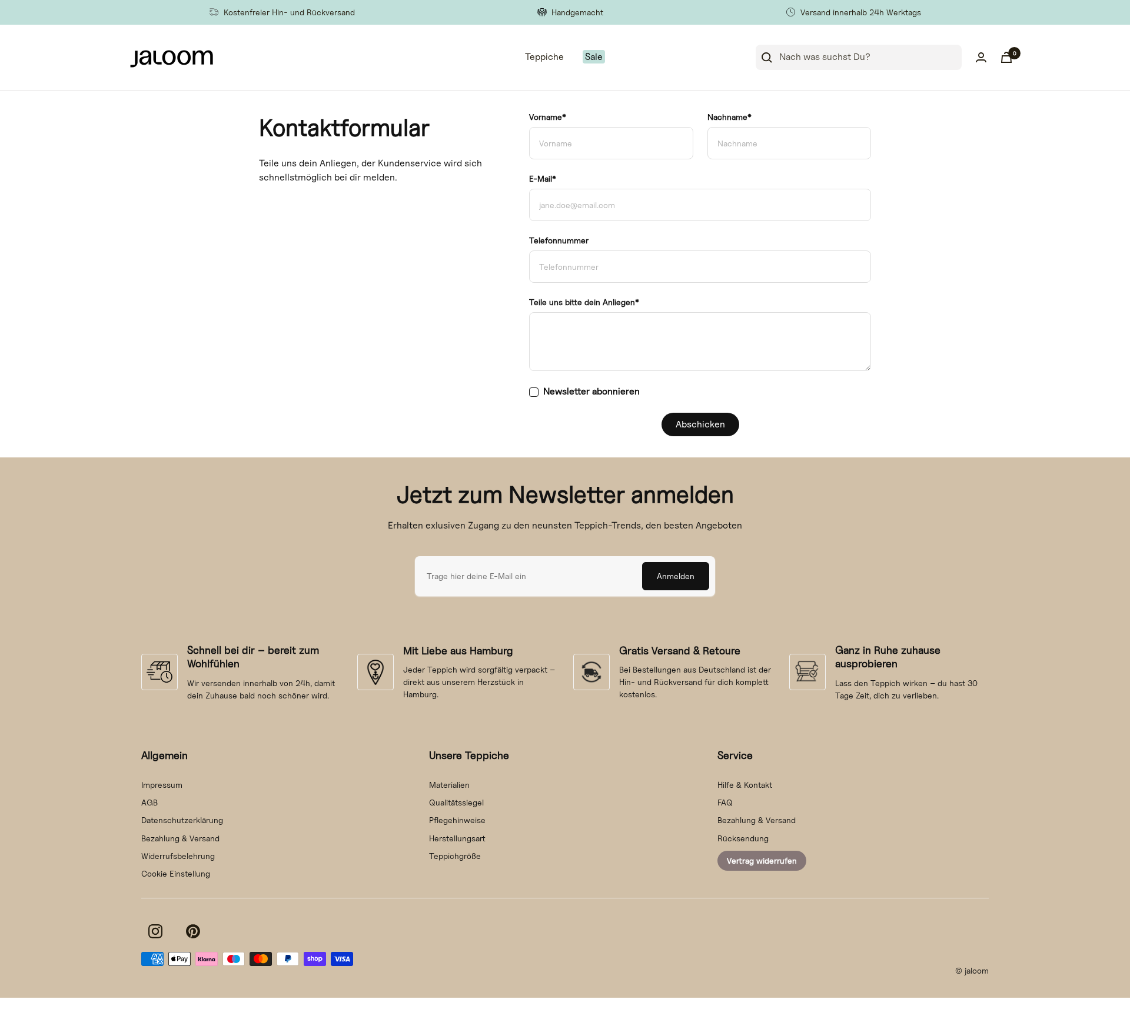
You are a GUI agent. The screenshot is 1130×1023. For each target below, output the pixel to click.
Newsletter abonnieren (591, 391)
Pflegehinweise (457, 820)
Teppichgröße (455, 856)
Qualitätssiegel (456, 802)
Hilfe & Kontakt (744, 785)
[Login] (981, 57)
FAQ (725, 802)
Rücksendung (743, 838)
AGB (149, 802)
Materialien (449, 785)
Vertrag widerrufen (762, 860)
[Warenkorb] (1006, 57)
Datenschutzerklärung (182, 820)
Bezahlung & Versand (180, 838)
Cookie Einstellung (175, 873)
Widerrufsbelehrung (178, 856)
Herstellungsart (457, 838)
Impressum (161, 785)
